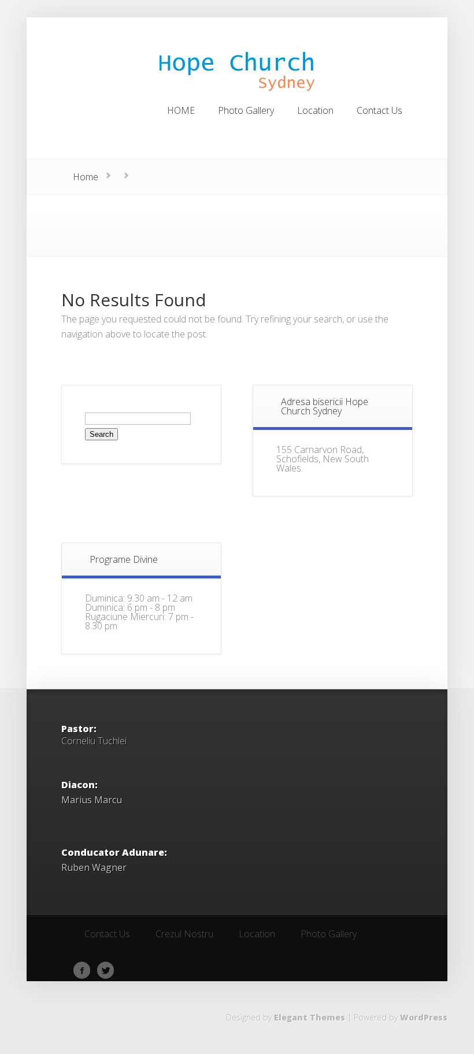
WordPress (423, 1017)
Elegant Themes (309, 1017)
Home (85, 176)
